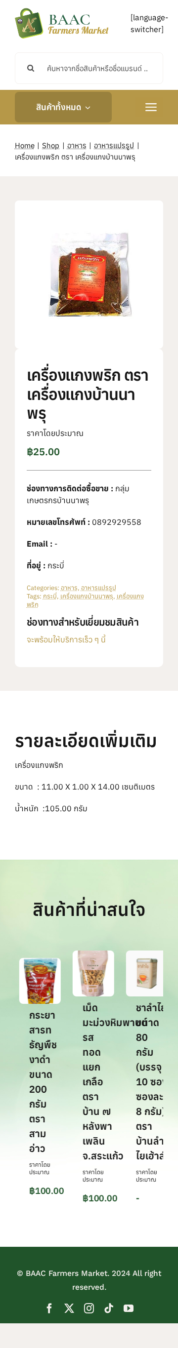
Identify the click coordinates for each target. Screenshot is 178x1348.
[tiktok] (109, 1308)
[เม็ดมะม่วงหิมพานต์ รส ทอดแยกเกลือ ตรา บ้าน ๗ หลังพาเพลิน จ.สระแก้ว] (89, 955)
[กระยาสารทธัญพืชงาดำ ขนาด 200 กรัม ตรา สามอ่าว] (35, 963)
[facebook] (49, 1308)
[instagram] (89, 1308)
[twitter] (69, 1308)
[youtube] (129, 1308)
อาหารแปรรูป (98, 588)
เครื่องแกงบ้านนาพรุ (86, 596)
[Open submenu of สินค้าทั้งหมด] (85, 107)
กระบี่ (50, 596)
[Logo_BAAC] (62, 10)
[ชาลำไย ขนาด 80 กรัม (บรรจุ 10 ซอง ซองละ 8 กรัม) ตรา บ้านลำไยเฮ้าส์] (142, 955)
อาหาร (69, 588)
